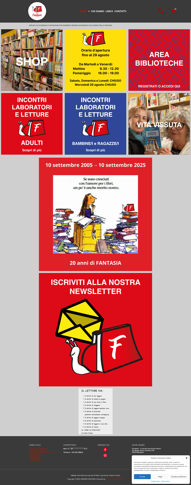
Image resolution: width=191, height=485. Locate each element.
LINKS (109, 11)
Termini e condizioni (38, 448)
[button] (186, 458)
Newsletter (34, 456)
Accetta (142, 477)
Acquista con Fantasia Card (41, 452)
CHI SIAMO (97, 11)
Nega (160, 477)
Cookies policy (155, 481)
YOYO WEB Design (115, 479)
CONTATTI (120, 11)
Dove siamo (34, 458)
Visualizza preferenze (178, 477)
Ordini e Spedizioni (37, 450)
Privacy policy (165, 481)
